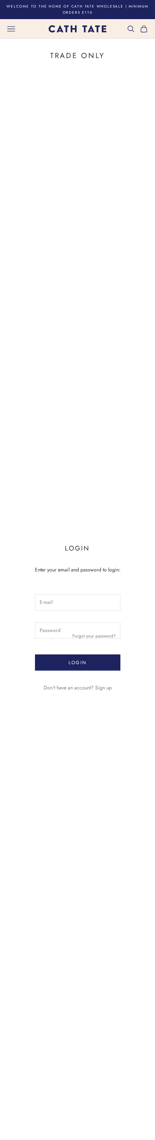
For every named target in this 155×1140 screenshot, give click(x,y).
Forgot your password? (94, 636)
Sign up (103, 687)
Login (77, 662)
